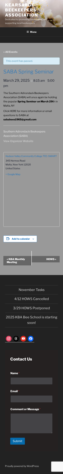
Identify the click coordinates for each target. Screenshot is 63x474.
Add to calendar (21, 238)
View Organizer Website (18, 141)
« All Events (10, 51)
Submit (17, 441)
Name (14, 373)
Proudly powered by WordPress (22, 466)
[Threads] (16, 338)
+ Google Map (13, 174)
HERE (13, 111)
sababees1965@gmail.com (19, 119)
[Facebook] (30, 338)
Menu (33, 31)
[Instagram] (8, 338)
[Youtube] (23, 338)
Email (14, 391)
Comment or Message (25, 409)
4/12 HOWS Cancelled (31, 299)
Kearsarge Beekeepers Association (21, 10)
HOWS (51, 259)
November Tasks (32, 290)
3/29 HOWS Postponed (31, 308)
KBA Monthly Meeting (16, 261)
